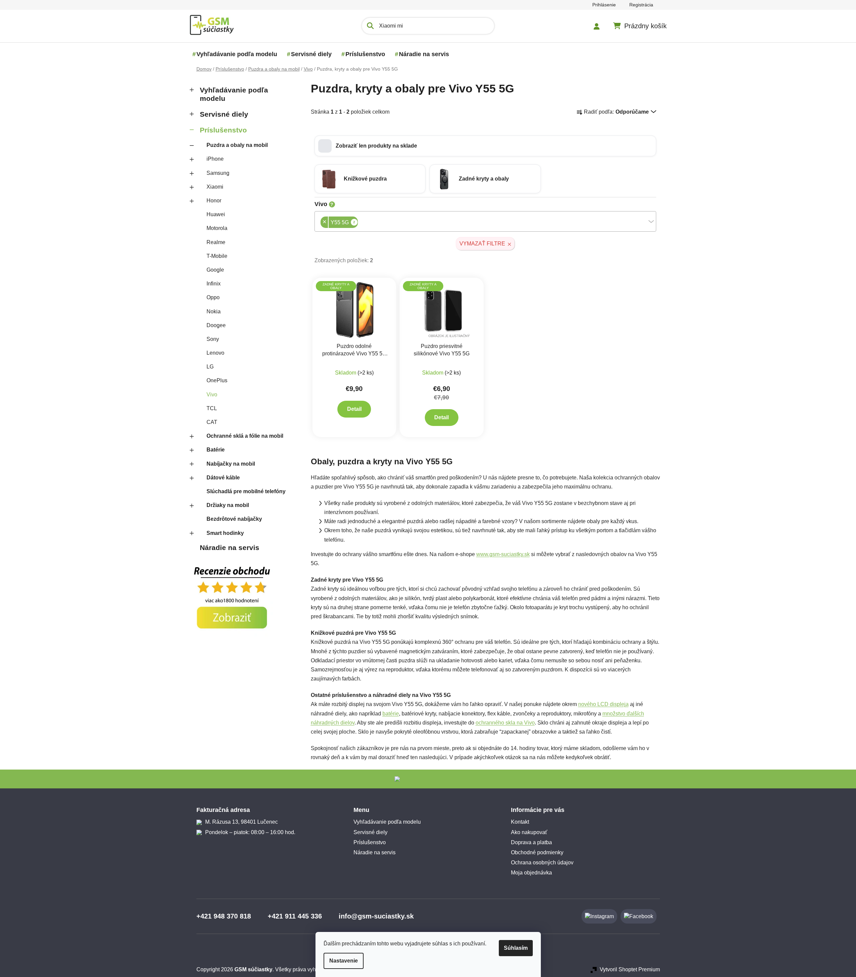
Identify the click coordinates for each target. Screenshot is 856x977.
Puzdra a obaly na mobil (237, 145)
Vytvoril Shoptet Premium (630, 969)
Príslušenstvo (223, 130)
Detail (354, 409)
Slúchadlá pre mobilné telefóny (246, 491)
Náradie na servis (229, 547)
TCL (212, 408)
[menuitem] (237, 54)
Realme (216, 242)
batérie (390, 713)
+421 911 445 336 (295, 916)
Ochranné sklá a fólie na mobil (245, 436)
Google (215, 270)
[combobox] (485, 221)
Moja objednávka (531, 872)
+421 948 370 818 (223, 916)
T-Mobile (217, 256)
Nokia (214, 311)
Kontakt (520, 822)
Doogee (216, 325)
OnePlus (217, 380)
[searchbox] (360, 223)
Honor (214, 200)
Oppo (213, 297)
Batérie (216, 450)
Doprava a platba (531, 842)
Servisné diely (224, 114)
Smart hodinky (225, 533)
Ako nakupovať (529, 832)
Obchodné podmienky (537, 852)
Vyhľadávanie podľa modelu (234, 94)
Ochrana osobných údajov (542, 862)
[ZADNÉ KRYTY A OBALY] (354, 310)
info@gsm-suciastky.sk (376, 916)
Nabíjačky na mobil (231, 464)
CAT (212, 422)
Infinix (214, 283)
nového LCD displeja (603, 704)
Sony (213, 339)
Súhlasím (516, 948)
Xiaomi (215, 187)
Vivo (212, 394)
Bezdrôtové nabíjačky (234, 519)
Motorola (217, 228)
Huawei (216, 214)
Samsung (218, 173)
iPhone (215, 159)
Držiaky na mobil (228, 505)
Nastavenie (343, 961)
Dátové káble (223, 477)
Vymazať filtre (482, 243)
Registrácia (641, 4)
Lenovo (215, 353)
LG (210, 366)
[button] (485, 145)
